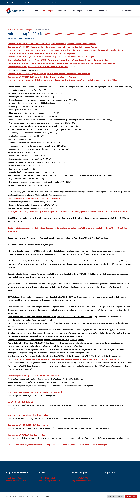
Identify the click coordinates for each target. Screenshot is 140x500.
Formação (77, 11)
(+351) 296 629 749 (80, 478)
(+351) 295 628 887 (14, 478)
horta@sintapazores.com (49, 481)
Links (115, 11)
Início (10, 30)
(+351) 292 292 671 (47, 478)
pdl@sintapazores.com (81, 481)
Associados (63, 11)
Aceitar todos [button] (131, 496)
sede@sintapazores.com (16, 481)
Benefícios (103, 11)
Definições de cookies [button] (115, 496)
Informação (48, 11)
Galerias (91, 11)
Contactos (127, 11)
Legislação (28, 30)
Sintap (35, 11)
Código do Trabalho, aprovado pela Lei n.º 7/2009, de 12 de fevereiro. (34, 198)
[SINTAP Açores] (15, 11)
